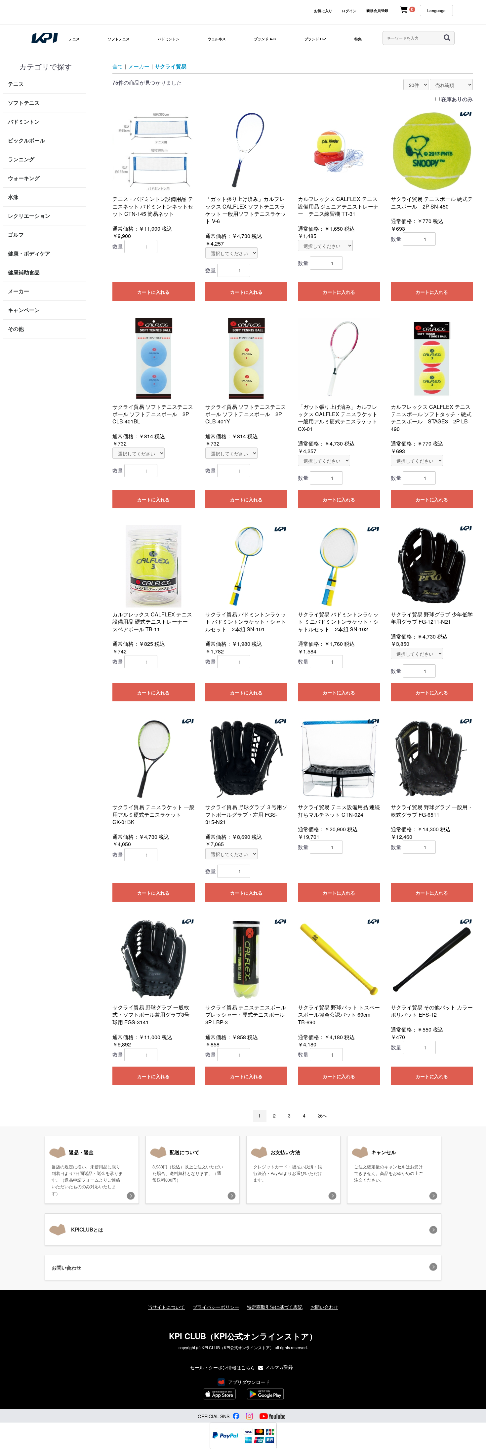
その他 (16, 329)
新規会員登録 (377, 10)
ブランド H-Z (315, 38)
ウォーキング (24, 178)
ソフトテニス (119, 38)
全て (117, 66)
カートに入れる (153, 292)
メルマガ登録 (278, 1367)
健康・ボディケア (29, 253)
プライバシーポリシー (216, 1307)
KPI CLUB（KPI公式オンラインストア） (243, 1336)
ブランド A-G (265, 38)
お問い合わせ (324, 1307)
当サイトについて (166, 1307)
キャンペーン (24, 310)
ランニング (21, 159)
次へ (322, 1115)
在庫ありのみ (457, 99)
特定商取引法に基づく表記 (275, 1307)
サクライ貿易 (170, 66)
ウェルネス (217, 38)
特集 (358, 38)
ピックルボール (26, 140)
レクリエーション (29, 215)
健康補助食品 (24, 272)
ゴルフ (16, 234)
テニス (74, 38)
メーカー (18, 291)
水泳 (13, 197)
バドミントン (169, 38)
